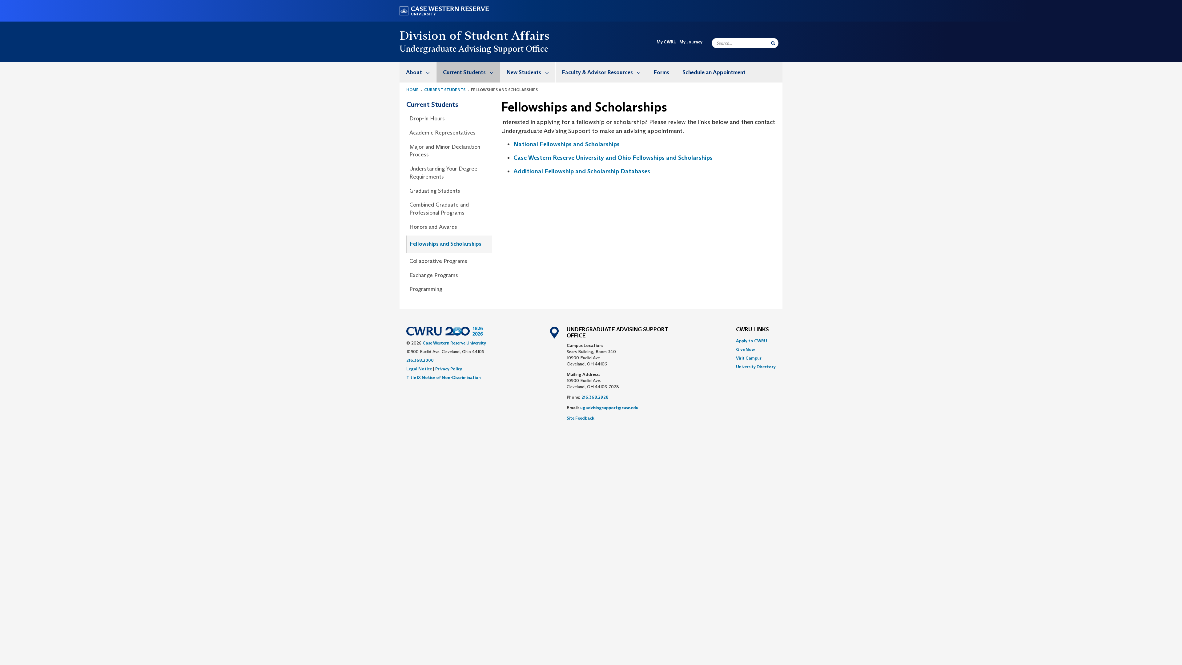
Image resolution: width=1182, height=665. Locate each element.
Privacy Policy (448, 369)
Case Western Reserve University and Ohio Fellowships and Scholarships (613, 157)
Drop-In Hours (427, 118)
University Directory (756, 366)
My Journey (690, 42)
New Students (524, 72)
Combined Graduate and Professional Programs (439, 208)
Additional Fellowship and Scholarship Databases (581, 171)
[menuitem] (418, 72)
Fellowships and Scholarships (445, 243)
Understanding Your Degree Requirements (443, 172)
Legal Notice (419, 369)
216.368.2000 (420, 360)
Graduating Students (434, 190)
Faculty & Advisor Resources (597, 72)
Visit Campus (749, 358)
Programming (425, 289)
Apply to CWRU (751, 341)
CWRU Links (752, 330)
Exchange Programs (433, 275)
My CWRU (667, 42)
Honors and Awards (433, 227)
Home (412, 89)
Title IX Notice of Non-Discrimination (443, 377)
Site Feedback (580, 418)
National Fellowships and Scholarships (566, 144)
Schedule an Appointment (714, 72)
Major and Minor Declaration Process (444, 150)
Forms (661, 72)
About (414, 72)
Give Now (745, 349)
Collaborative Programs (438, 261)
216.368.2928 (595, 397)
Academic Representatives (442, 132)
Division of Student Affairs (475, 35)
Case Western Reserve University (454, 343)
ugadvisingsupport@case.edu (609, 407)
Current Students (464, 72)
